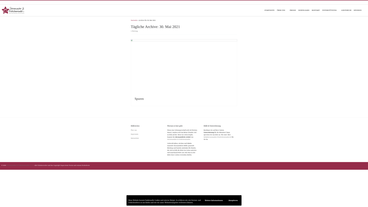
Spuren (139, 98)
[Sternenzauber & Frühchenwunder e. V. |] (13, 10)
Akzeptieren (233, 200)
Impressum (134, 134)
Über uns (134, 130)
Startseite (134, 20)
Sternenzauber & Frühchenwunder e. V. (19, 165)
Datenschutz (135, 138)
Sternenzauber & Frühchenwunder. (179, 139)
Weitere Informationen (214, 200)
